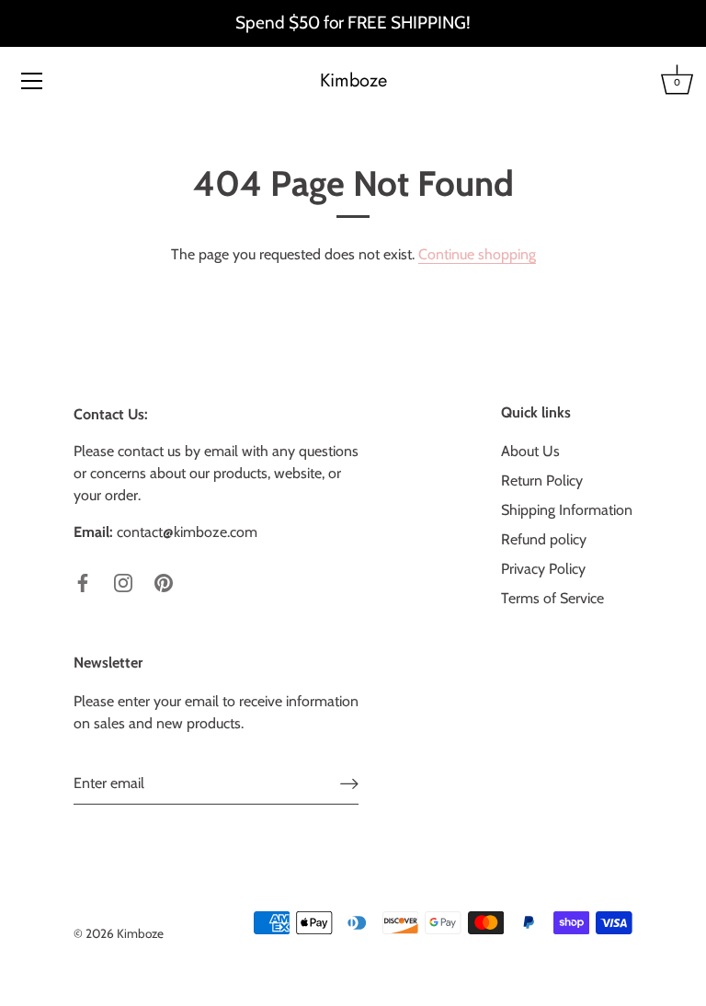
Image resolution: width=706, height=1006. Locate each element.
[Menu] (32, 81)
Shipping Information (566, 510)
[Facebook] (83, 581)
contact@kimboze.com (187, 532)
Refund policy (543, 539)
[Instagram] (123, 581)
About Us (530, 451)
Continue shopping (477, 254)
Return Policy (542, 480)
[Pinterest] (163, 581)
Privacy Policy (543, 568)
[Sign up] (349, 784)
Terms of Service (552, 598)
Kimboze (353, 81)
